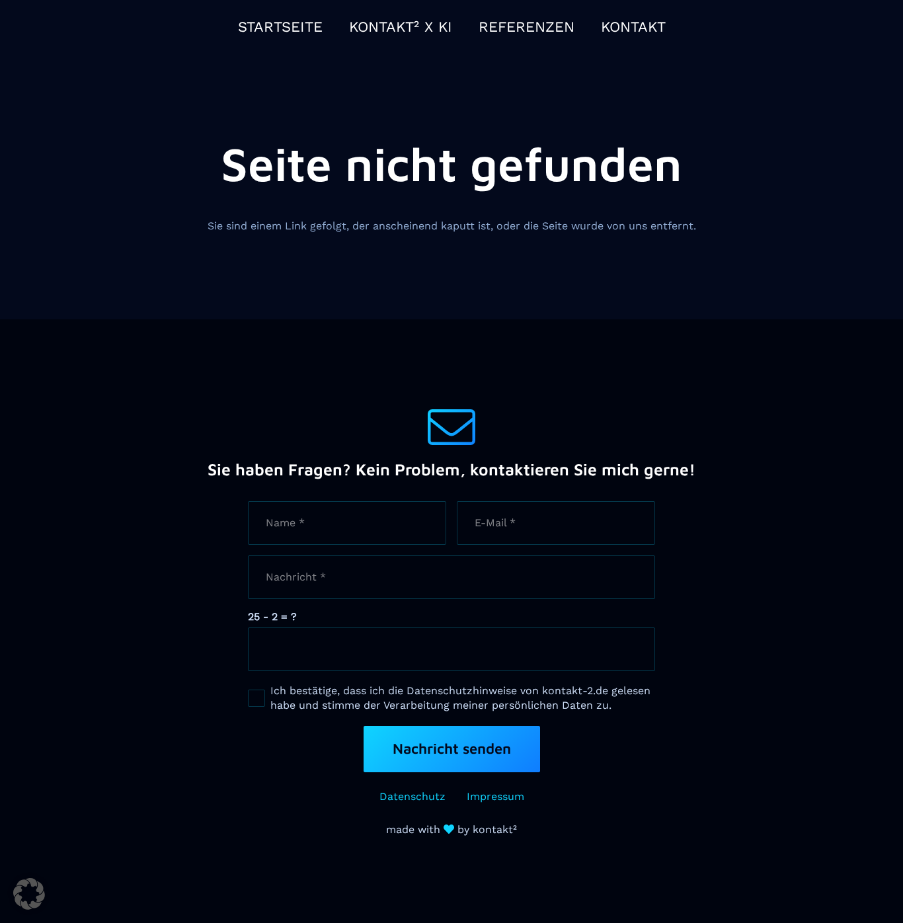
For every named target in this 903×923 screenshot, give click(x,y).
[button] (29, 894)
